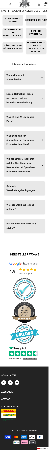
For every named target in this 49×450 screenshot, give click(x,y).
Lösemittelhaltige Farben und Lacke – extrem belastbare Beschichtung (19, 98)
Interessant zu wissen (13, 20)
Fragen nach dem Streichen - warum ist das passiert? (36, 47)
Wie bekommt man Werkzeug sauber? (21, 225)
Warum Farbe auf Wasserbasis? (15, 77)
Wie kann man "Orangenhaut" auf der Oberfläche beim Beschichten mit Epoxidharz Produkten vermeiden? (21, 165)
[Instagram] (10, 382)
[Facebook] (3, 382)
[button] (43, 448)
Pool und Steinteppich (36, 32)
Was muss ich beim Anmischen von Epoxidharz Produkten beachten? (20, 140)
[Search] (9, 4)
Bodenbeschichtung (36, 20)
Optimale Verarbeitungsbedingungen (20, 188)
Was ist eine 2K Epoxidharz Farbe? (20, 119)
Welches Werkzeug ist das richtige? (20, 207)
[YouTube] (17, 382)
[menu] (2, 4)
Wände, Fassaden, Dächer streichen (12, 47)
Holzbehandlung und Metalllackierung (13, 33)
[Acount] (39, 4)
